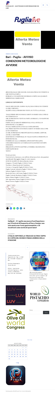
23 (25, 354)
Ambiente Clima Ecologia (12, 53)
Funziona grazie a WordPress (12, 391)
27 (17, 356)
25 (11, 356)
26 (14, 356)
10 (9, 352)
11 (11, 352)
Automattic (28, 391)
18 (11, 354)
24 (9, 356)
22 (23, 354)
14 (20, 352)
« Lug (17, 362)
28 (20, 356)
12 (14, 352)
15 (23, 352)
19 (14, 354)
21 (20, 354)
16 (25, 352)
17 (9, 354)
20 (17, 354)
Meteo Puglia (30, 339)
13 (17, 352)
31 (9, 358)
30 (26, 356)
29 (23, 356)
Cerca (31, 310)
